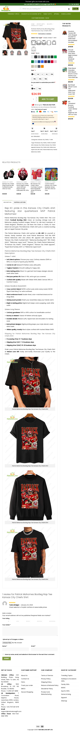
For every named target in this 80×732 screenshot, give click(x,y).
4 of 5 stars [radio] (34, 621)
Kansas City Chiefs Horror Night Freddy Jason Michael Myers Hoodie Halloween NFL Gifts (23, 187)
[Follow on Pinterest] (76, 4)
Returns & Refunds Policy (49, 685)
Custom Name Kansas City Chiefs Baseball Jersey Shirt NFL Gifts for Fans (51, 187)
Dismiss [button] (52, 2)
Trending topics (13, 14)
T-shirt (51, 139)
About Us (24, 675)
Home (32, 24)
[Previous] (4, 35)
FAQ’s (23, 682)
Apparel (56, 14)
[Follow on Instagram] (71, 4)
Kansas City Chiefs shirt (42, 147)
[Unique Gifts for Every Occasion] (7, 9)
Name (4, 646)
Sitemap (64, 701)
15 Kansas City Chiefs (41, 143)
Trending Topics (66, 675)
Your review (6, 625)
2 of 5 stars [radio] (13, 621)
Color (33, 53)
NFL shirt (40, 149)
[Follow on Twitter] (72, 4)
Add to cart (48, 99)
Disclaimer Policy (47, 689)
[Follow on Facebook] (69, 4)
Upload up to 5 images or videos (13, 639)
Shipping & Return (20, 202)
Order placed (34, 133)
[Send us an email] (74, 4)
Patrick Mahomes (48, 149)
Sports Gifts (41, 24)
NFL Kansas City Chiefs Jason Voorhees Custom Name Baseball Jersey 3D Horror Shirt (36, 188)
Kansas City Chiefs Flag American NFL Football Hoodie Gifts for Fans (8, 186)
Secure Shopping (27, 692)
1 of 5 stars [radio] (5, 621)
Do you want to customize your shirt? (43, 82)
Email (33, 646)
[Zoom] (4, 47)
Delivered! (55, 133)
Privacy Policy (46, 679)
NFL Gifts (49, 24)
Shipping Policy (46, 682)
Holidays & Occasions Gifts (31, 14)
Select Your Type (36, 38)
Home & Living (66, 14)
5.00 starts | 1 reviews (44, 34)
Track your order (27, 685)
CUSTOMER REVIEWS (38, 18)
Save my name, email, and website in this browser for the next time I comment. (30, 654)
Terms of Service (47, 675)
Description (7, 202)
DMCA (23, 689)
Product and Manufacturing (46, 693)
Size (32, 70)
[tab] (7, 202)
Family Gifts (47, 14)
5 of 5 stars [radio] (46, 621)
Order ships (44, 133)
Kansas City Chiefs (37, 25)
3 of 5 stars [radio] (23, 621)
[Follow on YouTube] (78, 4)
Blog (47, 18)
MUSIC (63, 688)
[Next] (26, 35)
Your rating (5, 618)
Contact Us (25, 679)
